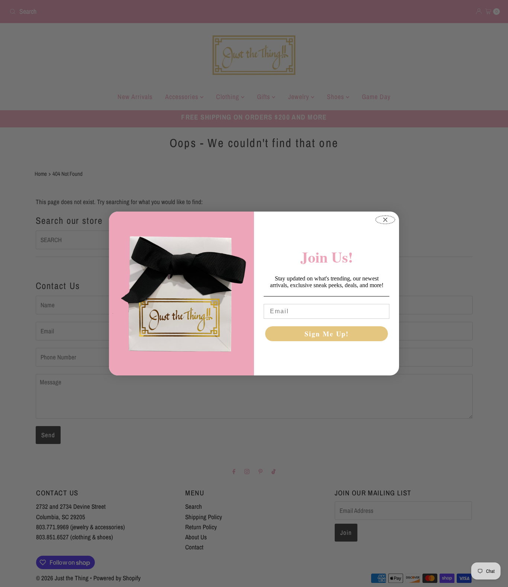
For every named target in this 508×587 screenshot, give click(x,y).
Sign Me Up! (327, 334)
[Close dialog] (385, 219)
